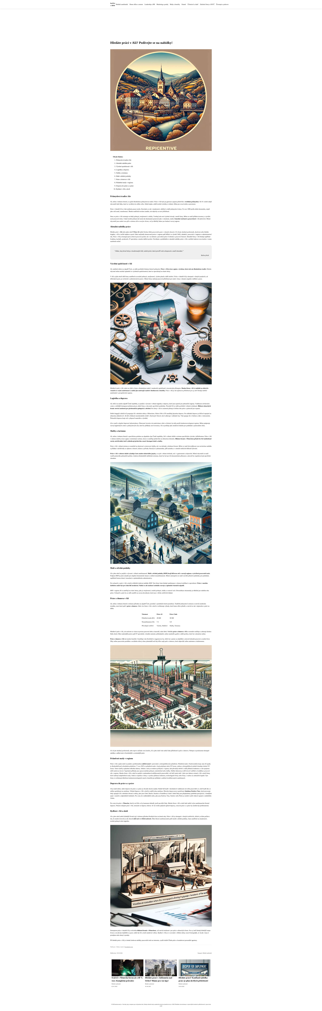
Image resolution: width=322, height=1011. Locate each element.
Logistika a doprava (122, 170)
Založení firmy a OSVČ (207, 4)
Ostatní (184, 4)
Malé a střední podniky (123, 176)
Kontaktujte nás (129, 947)
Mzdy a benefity (175, 4)
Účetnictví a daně (193, 4)
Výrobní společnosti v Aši (124, 166)
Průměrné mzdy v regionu (124, 182)
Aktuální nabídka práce (123, 163)
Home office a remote (136, 4)
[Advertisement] (161, 21)
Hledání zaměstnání (122, 4)
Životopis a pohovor (222, 4)
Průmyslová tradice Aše (123, 160)
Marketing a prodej (162, 4)
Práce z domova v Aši (123, 179)
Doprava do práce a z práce (124, 186)
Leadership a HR (150, 4)
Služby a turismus (122, 173)
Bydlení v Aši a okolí (123, 189)
